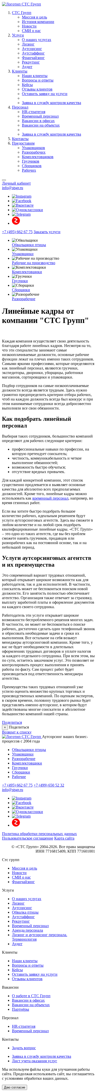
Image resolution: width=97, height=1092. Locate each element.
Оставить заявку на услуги (44, 94)
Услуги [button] (18, 35)
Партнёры (20, 1009)
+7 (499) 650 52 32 (49, 785)
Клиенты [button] (19, 71)
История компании (38, 22)
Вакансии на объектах (41, 125)
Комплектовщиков (37, 157)
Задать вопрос (24, 1048)
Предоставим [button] (23, 143)
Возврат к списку (17, 732)
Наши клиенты (35, 76)
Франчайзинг (33, 58)
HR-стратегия (33, 112)
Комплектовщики (27, 272)
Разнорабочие (23, 299)
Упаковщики (23, 254)
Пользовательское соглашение (27, 838)
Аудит (27, 67)
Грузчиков (30, 161)
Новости (29, 26)
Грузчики (20, 281)
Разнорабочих (34, 152)
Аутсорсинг (32, 49)
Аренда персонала (27, 930)
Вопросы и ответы (37, 80)
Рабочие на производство (33, 263)
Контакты (20, 139)
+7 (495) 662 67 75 (17, 232)
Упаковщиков (33, 148)
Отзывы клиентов (37, 89)
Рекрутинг (31, 62)
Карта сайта (64, 838)
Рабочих (29, 170)
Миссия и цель (34, 17)
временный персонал (50, 498)
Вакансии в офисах (38, 121)
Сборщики (21, 290)
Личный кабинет (16, 183)
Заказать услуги (47, 232)
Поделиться (12, 722)
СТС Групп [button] (21, 13)
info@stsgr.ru (12, 188)
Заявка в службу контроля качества (51, 103)
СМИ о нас (31, 31)
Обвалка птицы (25, 912)
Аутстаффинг (33, 53)
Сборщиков (32, 166)
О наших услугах (36, 40)
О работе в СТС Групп (31, 996)
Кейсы (27, 85)
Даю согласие (14, 1087)
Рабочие (19, 777)
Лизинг (28, 44)
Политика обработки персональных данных (39, 834)
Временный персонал (40, 116)
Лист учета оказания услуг (34, 1061)
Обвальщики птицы (29, 245)
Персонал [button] (20, 107)
